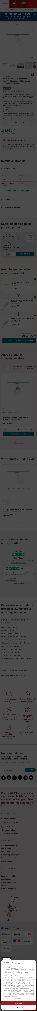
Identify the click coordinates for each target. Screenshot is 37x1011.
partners (13, 968)
